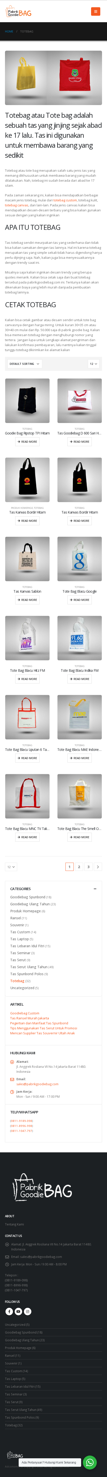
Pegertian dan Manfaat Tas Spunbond (39, 1023)
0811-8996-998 (21, 1126)
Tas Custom (20, 932)
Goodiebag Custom (24, 1013)
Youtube (18, 1311)
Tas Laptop (19, 939)
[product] (27, 401)
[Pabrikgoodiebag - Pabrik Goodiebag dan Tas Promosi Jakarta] (18, 11)
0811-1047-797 (21, 1131)
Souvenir (17, 925)
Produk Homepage (22, 508)
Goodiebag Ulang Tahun (30, 904)
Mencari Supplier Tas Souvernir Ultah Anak (42, 1033)
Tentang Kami (14, 1224)
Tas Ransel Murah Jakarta (29, 1018)
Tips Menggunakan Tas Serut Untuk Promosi (43, 1028)
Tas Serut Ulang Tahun (29, 966)
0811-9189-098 (21, 1121)
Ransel (15, 918)
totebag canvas (16, 205)
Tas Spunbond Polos (27, 973)
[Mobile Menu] (95, 11)
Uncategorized (22, 987)
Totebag (27, 428)
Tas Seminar (20, 952)
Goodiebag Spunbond (27, 897)
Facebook (9, 1311)
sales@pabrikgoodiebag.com (37, 1084)
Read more (29, 441)
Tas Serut (18, 959)
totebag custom (65, 200)
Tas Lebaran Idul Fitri (27, 945)
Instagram (27, 1311)
